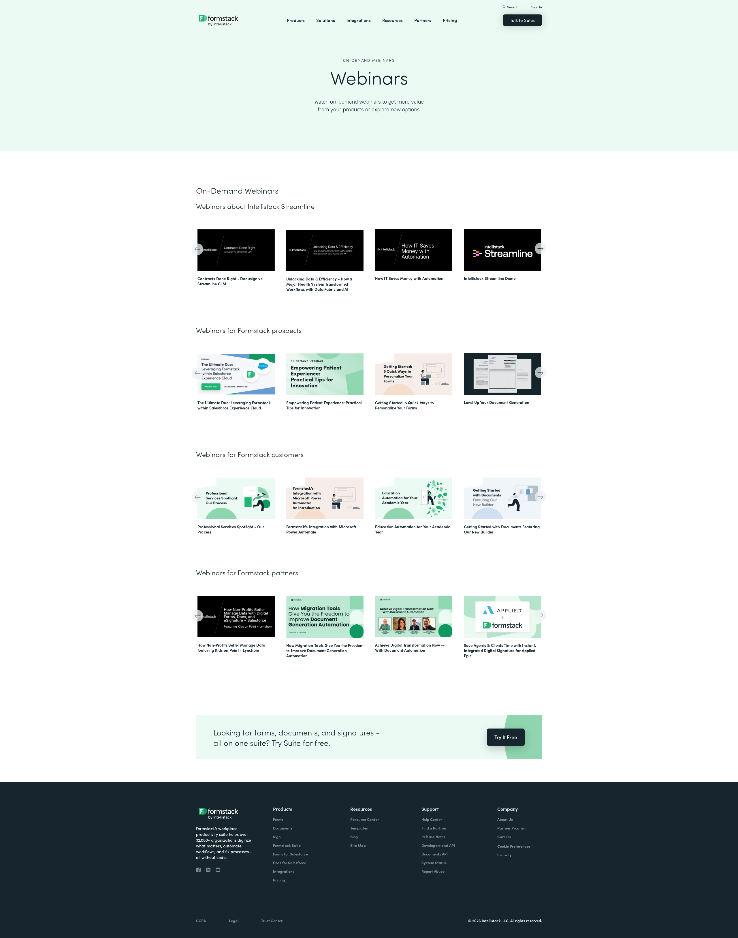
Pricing (450, 20)
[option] (236, 258)
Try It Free (505, 737)
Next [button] (540, 248)
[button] (296, 20)
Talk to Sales (522, 20)
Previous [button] (198, 250)
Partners (422, 20)
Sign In (536, 6)
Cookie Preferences (513, 846)
